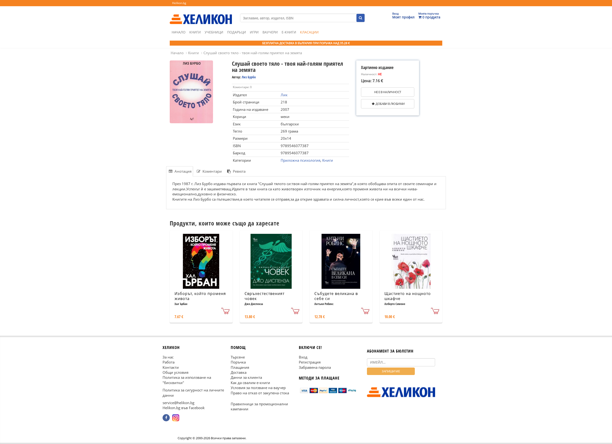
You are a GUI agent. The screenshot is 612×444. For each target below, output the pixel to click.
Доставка (238, 372)
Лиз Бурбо (249, 77)
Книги (195, 32)
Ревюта (239, 171)
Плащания (240, 367)
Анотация (182, 171)
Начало (179, 32)
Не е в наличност (387, 92)
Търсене (238, 356)
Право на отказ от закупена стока (260, 392)
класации (309, 32)
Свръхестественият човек (264, 296)
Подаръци (236, 32)
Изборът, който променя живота (200, 296)
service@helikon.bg (178, 402)
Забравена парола (315, 367)
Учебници (214, 32)
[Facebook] (166, 417)
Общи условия (175, 372)
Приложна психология (300, 160)
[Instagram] (175, 417)
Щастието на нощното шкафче (407, 296)
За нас (168, 356)
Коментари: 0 (242, 87)
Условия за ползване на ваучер (258, 387)
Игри (254, 32)
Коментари (212, 171)
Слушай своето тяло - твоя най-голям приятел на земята (252, 52)
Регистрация (310, 362)
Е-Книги (289, 32)
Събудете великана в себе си (336, 296)
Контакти (171, 367)
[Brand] (200, 15)
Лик (284, 94)
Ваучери (270, 32)
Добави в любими (390, 104)
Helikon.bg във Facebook (184, 407)
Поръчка (238, 362)
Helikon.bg (179, 3)
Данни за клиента (246, 377)
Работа (169, 362)
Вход (303, 356)
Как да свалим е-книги (250, 382)
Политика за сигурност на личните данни (193, 392)
